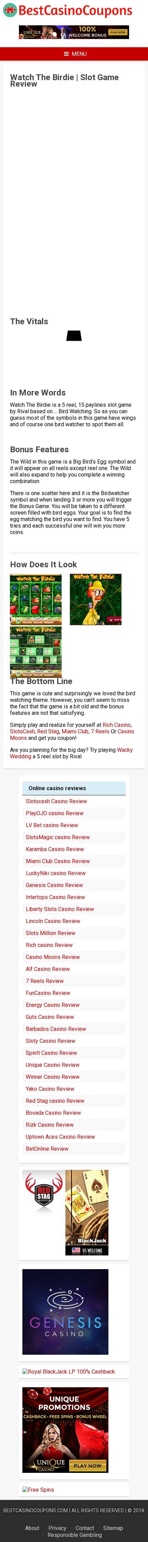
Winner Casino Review (53, 1077)
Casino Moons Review (53, 957)
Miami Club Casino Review (58, 861)
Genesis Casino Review (54, 885)
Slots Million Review (50, 933)
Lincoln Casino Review (53, 921)
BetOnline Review (47, 1149)
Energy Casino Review (53, 1005)
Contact (85, 1528)
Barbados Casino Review (56, 1029)
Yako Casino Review (50, 1089)
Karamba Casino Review (55, 849)
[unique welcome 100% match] (74, 37)
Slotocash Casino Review (56, 801)
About (32, 1528)
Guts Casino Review (50, 1017)
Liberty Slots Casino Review (60, 909)
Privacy (57, 1528)
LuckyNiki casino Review (56, 873)
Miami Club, (75, 731)
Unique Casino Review (53, 1065)
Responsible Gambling (74, 1535)
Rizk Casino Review (50, 1125)
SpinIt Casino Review (51, 1053)
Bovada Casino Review (53, 1113)
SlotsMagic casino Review (58, 837)
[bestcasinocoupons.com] (74, 16)
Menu (79, 54)
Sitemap (113, 1528)
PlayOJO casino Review (55, 813)
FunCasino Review (48, 993)
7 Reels (100, 731)
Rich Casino (117, 725)
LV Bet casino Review (52, 825)
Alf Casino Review (48, 969)
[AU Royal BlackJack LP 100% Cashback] (68, 1371)
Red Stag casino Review (55, 1101)
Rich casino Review (49, 945)
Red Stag (48, 731)
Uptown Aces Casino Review (60, 1137)
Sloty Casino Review (50, 1041)
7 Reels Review (45, 981)
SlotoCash (22, 731)
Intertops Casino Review (55, 897)
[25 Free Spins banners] (38, 1490)
